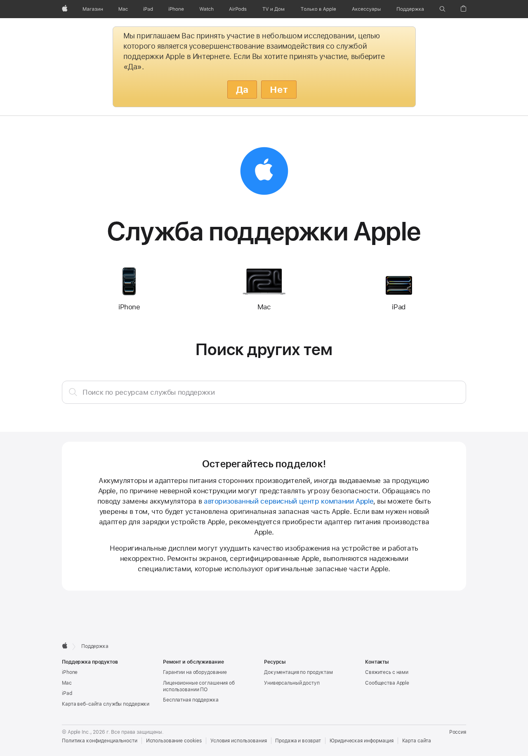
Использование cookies (174, 741)
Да (242, 89)
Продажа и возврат (298, 741)
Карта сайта (416, 741)
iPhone (70, 672)
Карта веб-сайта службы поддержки (105, 704)
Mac (67, 683)
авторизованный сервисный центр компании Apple (288, 501)
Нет (279, 89)
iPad (67, 693)
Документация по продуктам (298, 672)
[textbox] (264, 392)
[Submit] (73, 392)
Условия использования (238, 741)
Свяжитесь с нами (386, 672)
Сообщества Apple (387, 683)
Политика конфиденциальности (99, 741)
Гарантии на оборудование (195, 672)
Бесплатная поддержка (191, 700)
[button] (442, 9)
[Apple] (65, 645)
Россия (457, 732)
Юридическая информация (361, 741)
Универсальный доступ (292, 683)
